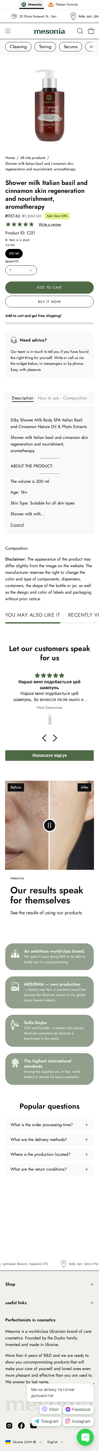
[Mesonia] (49, 31)
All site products (32, 157)
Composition (75, 398)
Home (10, 157)
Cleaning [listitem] (18, 46)
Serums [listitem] (71, 46)
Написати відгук (49, 755)
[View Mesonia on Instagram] (9, 1426)
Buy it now (49, 301)
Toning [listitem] (45, 46)
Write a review (50, 224)
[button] (79, 31)
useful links (16, 1303)
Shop (10, 1284)
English (53, 1442)
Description (22, 398)
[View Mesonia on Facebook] (21, 1426)
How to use (48, 398)
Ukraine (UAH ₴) (24, 1442)
